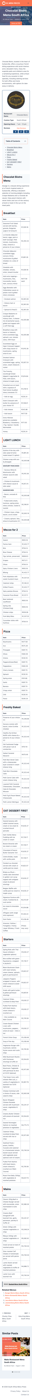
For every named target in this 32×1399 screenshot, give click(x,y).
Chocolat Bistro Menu (14, 147)
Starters (10, 164)
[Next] (26, 1354)
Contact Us (25, 1394)
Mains (9, 167)
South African (16, 7)
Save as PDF (16, 23)
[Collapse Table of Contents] (25, 141)
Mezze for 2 (11, 155)
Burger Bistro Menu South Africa (17, 1293)
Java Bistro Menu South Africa (16, 1300)
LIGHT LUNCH (12, 152)
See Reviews (21, 128)
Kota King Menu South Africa (24, 1316)
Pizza (9, 157)
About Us (25, 1391)
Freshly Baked (12, 159)
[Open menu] (28, 3)
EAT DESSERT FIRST (14, 162)
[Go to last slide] (5, 1354)
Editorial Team (10, 1366)
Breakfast (10, 150)
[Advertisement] (16, 44)
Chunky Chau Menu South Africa (7, 1317)
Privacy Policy (15, 1391)
